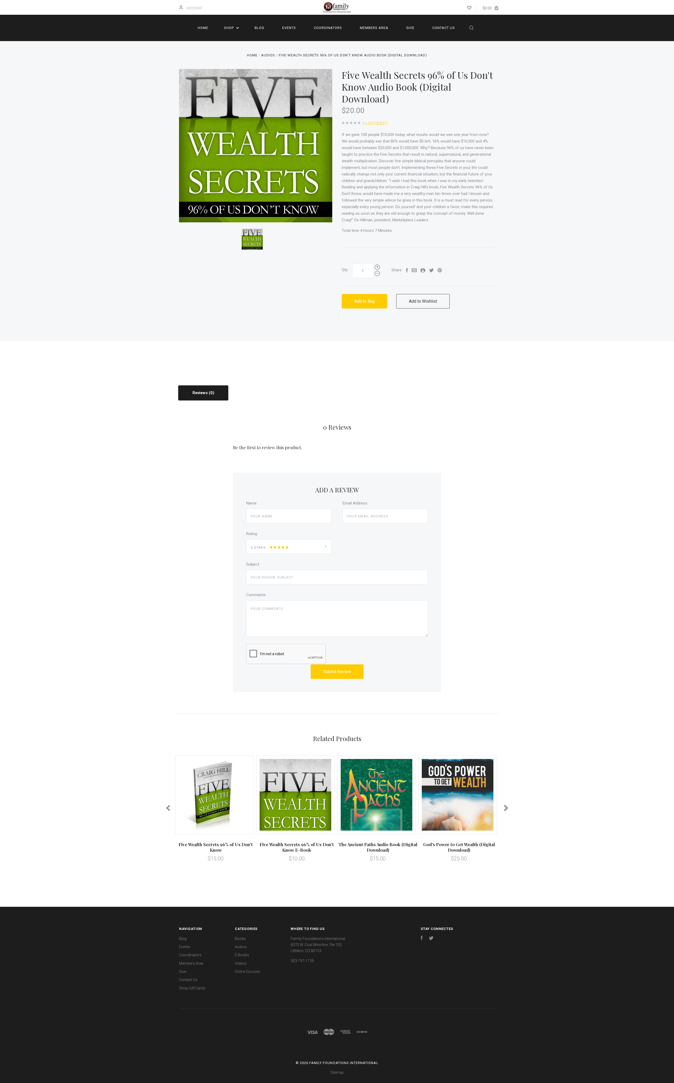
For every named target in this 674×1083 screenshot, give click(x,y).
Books (240, 939)
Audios (241, 947)
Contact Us (443, 28)
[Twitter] (431, 939)
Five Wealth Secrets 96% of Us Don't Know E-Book (297, 847)
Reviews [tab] (200, 392)
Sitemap (337, 1072)
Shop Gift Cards (192, 988)
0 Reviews (375, 122)
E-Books (242, 955)
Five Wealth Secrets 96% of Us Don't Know (216, 847)
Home (203, 28)
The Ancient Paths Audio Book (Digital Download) (377, 847)
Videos (240, 963)
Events (289, 28)
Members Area (374, 28)
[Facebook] (422, 939)
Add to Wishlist (423, 301)
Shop (229, 28)
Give (410, 28)
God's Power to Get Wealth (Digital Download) (459, 847)
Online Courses (247, 971)
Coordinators (328, 28)
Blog (259, 28)
